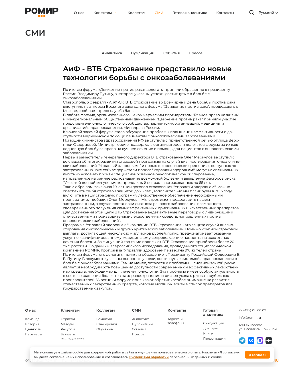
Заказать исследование (73, 336)
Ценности (33, 329)
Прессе (138, 334)
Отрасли (68, 319)
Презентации (214, 339)
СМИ (159, 13)
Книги (208, 333)
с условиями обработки (149, 357)
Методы (67, 324)
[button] (251, 12)
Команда (32, 319)
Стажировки (106, 324)
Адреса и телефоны (176, 321)
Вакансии (104, 319)
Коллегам (137, 13)
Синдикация (213, 323)
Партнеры (33, 334)
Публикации (142, 324)
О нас (79, 13)
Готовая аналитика (189, 13)
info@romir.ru (250, 318)
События (139, 329)
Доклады (210, 328)
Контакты (225, 13)
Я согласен (257, 355)
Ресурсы (68, 329)
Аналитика (141, 319)
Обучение (104, 329)
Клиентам (102, 13)
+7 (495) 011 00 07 (252, 310)
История (32, 324)
